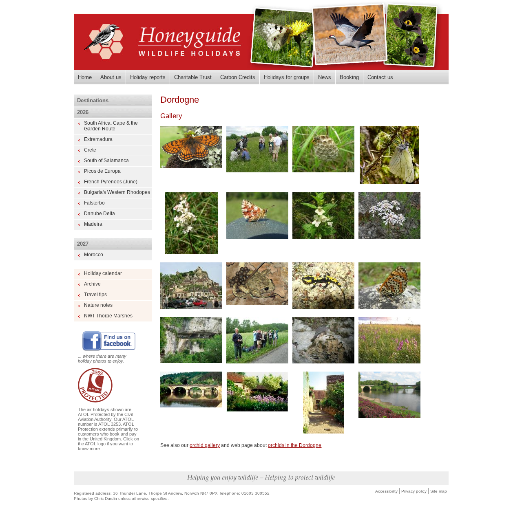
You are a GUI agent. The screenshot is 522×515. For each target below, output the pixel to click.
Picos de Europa (102, 171)
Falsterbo (94, 203)
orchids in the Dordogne (294, 445)
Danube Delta (99, 213)
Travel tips (95, 294)
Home (85, 77)
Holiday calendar (103, 273)
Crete (90, 150)
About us (111, 77)
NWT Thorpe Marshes (108, 316)
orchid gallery (205, 445)
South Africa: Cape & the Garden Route (111, 126)
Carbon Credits (237, 77)
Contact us (380, 77)
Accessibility (386, 491)
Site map (438, 491)
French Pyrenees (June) (110, 182)
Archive (92, 284)
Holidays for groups (287, 77)
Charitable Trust (193, 77)
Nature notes (98, 305)
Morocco (93, 255)
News (324, 77)
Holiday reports (148, 77)
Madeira (93, 224)
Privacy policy (414, 491)
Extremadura (98, 139)
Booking (349, 77)
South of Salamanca (106, 160)
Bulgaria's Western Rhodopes (117, 192)
